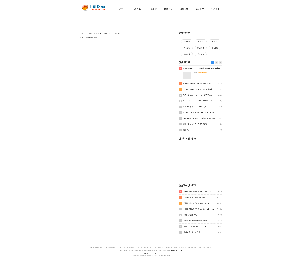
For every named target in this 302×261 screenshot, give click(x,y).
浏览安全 (200, 48)
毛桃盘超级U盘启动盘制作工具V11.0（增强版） (201, 209)
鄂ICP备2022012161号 (175, 250)
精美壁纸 (184, 9)
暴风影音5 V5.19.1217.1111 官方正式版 (201, 95)
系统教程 (199, 9)
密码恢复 (214, 48)
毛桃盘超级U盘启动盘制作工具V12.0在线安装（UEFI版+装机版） (201, 203)
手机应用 (215, 9)
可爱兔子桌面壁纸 (201, 215)
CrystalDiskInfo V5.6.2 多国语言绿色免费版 (201, 118)
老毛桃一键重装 (95, 7)
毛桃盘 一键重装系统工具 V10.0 (201, 226)
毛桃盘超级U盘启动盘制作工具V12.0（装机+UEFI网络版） (201, 192)
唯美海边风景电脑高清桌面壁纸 (201, 197)
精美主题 (168, 9)
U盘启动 (137, 9)
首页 (121, 9)
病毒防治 (187, 48)
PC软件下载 (98, 33)
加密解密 (187, 41)
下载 (197, 78)
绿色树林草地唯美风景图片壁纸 (201, 221)
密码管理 (187, 54)
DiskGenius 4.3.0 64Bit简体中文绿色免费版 (200, 68)
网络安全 (214, 41)
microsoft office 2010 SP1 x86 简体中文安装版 (201, 89)
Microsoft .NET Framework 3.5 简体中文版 (201, 113)
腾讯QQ (201, 130)
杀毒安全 (107, 33)
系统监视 (200, 54)
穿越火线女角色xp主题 (201, 232)
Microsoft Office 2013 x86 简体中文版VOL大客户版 (201, 84)
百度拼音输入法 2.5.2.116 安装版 (201, 124)
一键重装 (152, 9)
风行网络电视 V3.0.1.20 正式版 (201, 107)
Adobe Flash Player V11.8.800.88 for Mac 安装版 (201, 101)
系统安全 (200, 41)
